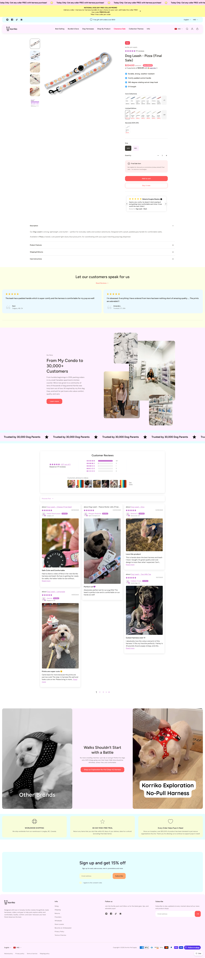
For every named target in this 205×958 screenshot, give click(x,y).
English (6, 947)
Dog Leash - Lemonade (56, 591)
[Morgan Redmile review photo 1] (102, 551)
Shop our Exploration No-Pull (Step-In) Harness (102, 770)
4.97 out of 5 (65, 464)
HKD (17, 947)
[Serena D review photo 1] (144, 534)
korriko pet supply (131, 47)
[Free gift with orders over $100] (102, 19)
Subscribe (119, 876)
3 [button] (103, 692)
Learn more (54, 401)
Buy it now (146, 185)
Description (34, 226)
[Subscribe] (198, 914)
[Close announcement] (140, 11)
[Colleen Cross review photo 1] (144, 610)
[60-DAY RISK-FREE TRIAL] (102, 826)
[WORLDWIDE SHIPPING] (34, 826)
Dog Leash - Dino (137, 507)
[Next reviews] (166, 203)
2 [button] (99, 692)
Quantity (128, 155)
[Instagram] (7, 19)
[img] (47, 510)
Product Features (36, 245)
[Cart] (197, 28)
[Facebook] (12, 19)
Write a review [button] (145, 465)
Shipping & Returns (36, 252)
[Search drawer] (187, 28)
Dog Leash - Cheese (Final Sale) (59, 507)
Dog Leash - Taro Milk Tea (141, 574)
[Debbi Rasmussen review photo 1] (60, 543)
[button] (130, 51)
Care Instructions (36, 259)
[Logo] (11, 28)
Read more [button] (46, 581)
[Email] (21, 19)
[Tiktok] (16, 19)
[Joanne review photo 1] (60, 635)
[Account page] (192, 28)
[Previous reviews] (126, 203)
